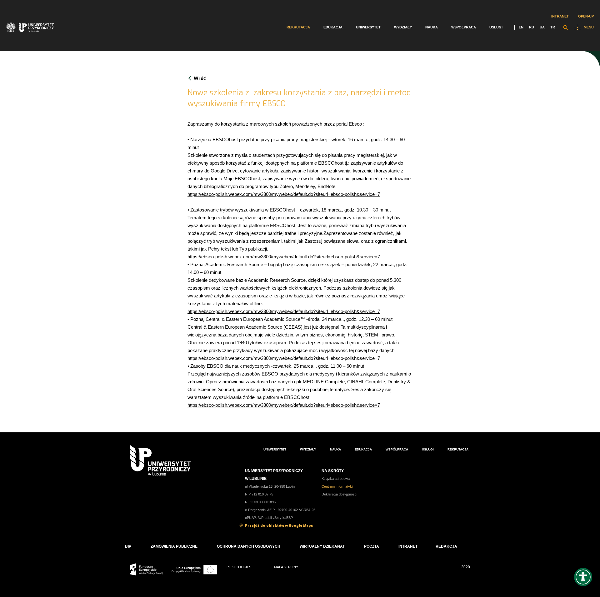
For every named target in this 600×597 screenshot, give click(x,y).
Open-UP (586, 16)
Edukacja (332, 27)
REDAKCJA (446, 546)
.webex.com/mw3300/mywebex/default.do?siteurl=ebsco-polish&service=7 (303, 256)
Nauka (431, 27)
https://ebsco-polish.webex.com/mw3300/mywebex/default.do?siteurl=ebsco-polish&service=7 (284, 194)
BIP (128, 546)
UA (542, 27)
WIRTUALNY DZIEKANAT (322, 546)
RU (531, 27)
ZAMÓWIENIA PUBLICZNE (174, 546)
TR (552, 27)
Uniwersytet (368, 27)
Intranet (560, 16)
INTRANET (408, 546)
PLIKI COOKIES (239, 567)
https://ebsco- (201, 256)
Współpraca (463, 27)
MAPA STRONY (286, 567)
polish (221, 256)
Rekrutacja (298, 27)
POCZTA (371, 546)
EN (521, 27)
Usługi (495, 27)
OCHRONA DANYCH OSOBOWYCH (248, 546)
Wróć (200, 78)
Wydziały (403, 27)
